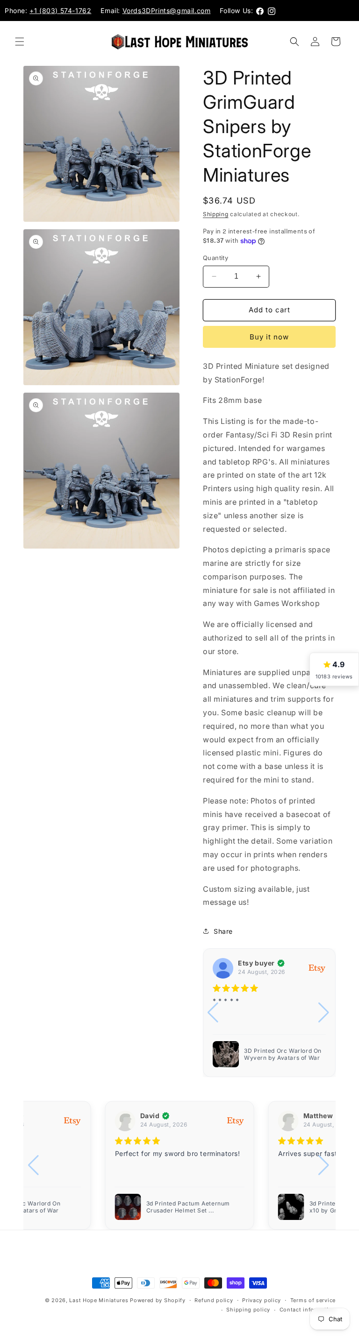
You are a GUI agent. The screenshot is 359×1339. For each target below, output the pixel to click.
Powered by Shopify (158, 1300)
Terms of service (313, 1300)
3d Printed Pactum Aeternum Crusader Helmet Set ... (283, 1054)
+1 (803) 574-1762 (60, 10)
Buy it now (269, 336)
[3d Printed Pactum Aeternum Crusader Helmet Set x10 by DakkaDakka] (226, 1054)
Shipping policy (248, 1309)
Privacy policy (261, 1300)
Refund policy (213, 1300)
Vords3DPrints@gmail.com (166, 10)
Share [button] (223, 931)
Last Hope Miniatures (98, 1300)
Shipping (216, 214)
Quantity (215, 257)
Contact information (308, 1309)
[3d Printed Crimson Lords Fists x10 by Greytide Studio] (128, 1207)
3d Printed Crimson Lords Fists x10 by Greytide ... (191, 1207)
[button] (19, 41)
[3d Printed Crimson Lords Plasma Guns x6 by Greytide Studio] (291, 1207)
